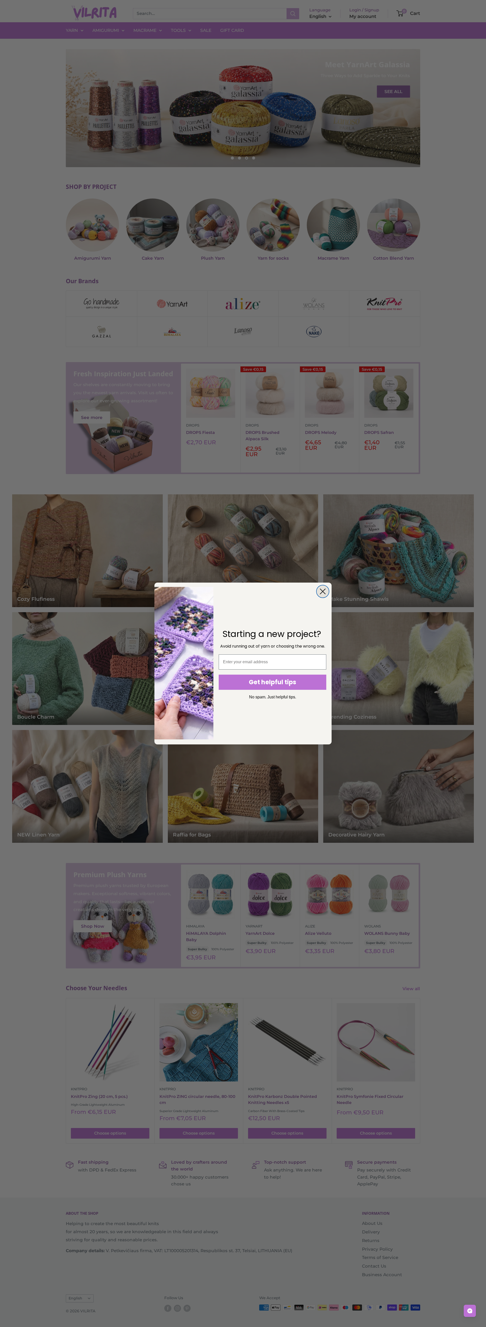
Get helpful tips (272, 682)
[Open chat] (470, 1311)
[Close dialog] (322, 591)
